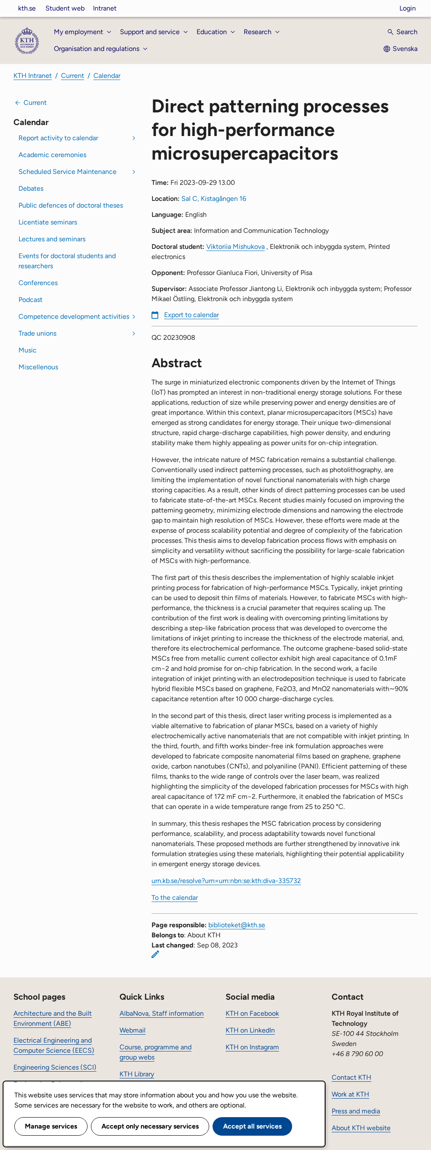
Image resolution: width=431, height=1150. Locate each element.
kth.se (27, 8)
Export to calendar (191, 315)
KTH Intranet (32, 76)
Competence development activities (74, 316)
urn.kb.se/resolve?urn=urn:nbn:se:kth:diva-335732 (226, 881)
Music (28, 350)
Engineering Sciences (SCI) (54, 1067)
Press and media (356, 1111)
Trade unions (37, 333)
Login (407, 8)
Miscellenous (38, 367)
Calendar (106, 76)
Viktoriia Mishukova (235, 247)
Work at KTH (350, 1094)
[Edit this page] (155, 954)
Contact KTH (351, 1077)
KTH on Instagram (252, 1047)
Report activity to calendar (58, 138)
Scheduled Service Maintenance (68, 172)
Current (72, 76)
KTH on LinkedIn (250, 1030)
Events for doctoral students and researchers (67, 261)
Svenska (405, 49)
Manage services (51, 1126)
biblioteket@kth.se (236, 925)
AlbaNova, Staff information (162, 1013)
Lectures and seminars (52, 239)
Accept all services (252, 1126)
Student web (65, 8)
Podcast (31, 300)
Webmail (133, 1030)
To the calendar (175, 898)
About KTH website (361, 1128)
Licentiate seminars (48, 222)
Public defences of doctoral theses (71, 205)
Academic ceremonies (52, 155)
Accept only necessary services (150, 1126)
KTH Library (137, 1074)
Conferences (38, 283)
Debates (31, 188)
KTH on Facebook (252, 1013)
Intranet (105, 8)
